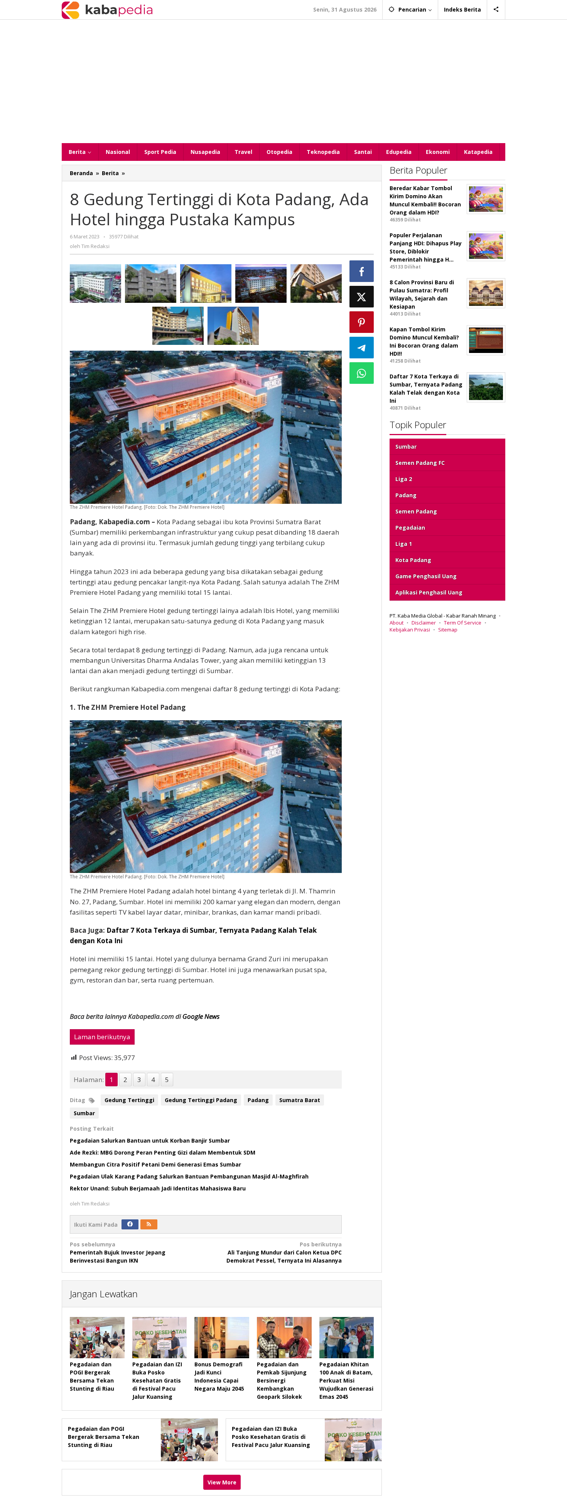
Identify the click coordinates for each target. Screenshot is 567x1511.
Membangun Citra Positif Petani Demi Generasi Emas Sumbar (155, 1164)
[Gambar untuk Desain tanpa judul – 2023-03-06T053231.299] (261, 283)
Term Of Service (462, 622)
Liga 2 (403, 479)
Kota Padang (413, 560)
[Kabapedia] (107, 9)
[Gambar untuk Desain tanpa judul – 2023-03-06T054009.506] (95, 283)
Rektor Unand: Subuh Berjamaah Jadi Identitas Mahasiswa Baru (158, 1188)
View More (222, 1482)
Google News (200, 1016)
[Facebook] (130, 1224)
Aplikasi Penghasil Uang (428, 592)
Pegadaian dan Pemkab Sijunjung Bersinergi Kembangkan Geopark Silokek (282, 1380)
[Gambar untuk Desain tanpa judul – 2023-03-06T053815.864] (150, 283)
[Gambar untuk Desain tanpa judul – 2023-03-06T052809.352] (178, 326)
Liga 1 (403, 543)
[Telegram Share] (361, 347)
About (396, 622)
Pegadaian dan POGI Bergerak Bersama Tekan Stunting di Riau (103, 1437)
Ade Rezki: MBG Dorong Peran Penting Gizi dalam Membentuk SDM (162, 1152)
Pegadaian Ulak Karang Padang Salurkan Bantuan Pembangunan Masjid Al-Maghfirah (189, 1176)
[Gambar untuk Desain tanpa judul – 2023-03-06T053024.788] (316, 283)
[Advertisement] (283, 81)
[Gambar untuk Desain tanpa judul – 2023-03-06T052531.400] (233, 326)
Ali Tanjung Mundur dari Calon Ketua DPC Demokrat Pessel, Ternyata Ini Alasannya (283, 1252)
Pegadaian (410, 527)
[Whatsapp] (361, 373)
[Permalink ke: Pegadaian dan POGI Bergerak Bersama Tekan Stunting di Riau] (97, 1337)
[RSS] (148, 1224)
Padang (258, 1100)
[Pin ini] (361, 322)
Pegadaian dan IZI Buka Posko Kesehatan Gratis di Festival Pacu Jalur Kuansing (157, 1380)
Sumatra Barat (299, 1100)
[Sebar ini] (361, 271)
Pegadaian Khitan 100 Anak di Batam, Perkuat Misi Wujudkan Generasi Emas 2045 (346, 1380)
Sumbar (84, 1113)
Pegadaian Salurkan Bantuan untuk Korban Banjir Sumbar (150, 1140)
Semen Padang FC (420, 462)
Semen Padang (416, 511)
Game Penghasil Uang (426, 576)
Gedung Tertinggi (129, 1100)
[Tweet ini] (361, 296)
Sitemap (447, 629)
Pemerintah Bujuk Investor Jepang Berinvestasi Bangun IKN (117, 1252)
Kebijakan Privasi (410, 629)
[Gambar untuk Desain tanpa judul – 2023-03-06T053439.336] (205, 283)
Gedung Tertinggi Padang (201, 1100)
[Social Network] (496, 9)
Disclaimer (424, 622)
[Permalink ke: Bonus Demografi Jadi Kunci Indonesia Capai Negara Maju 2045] (221, 1337)
